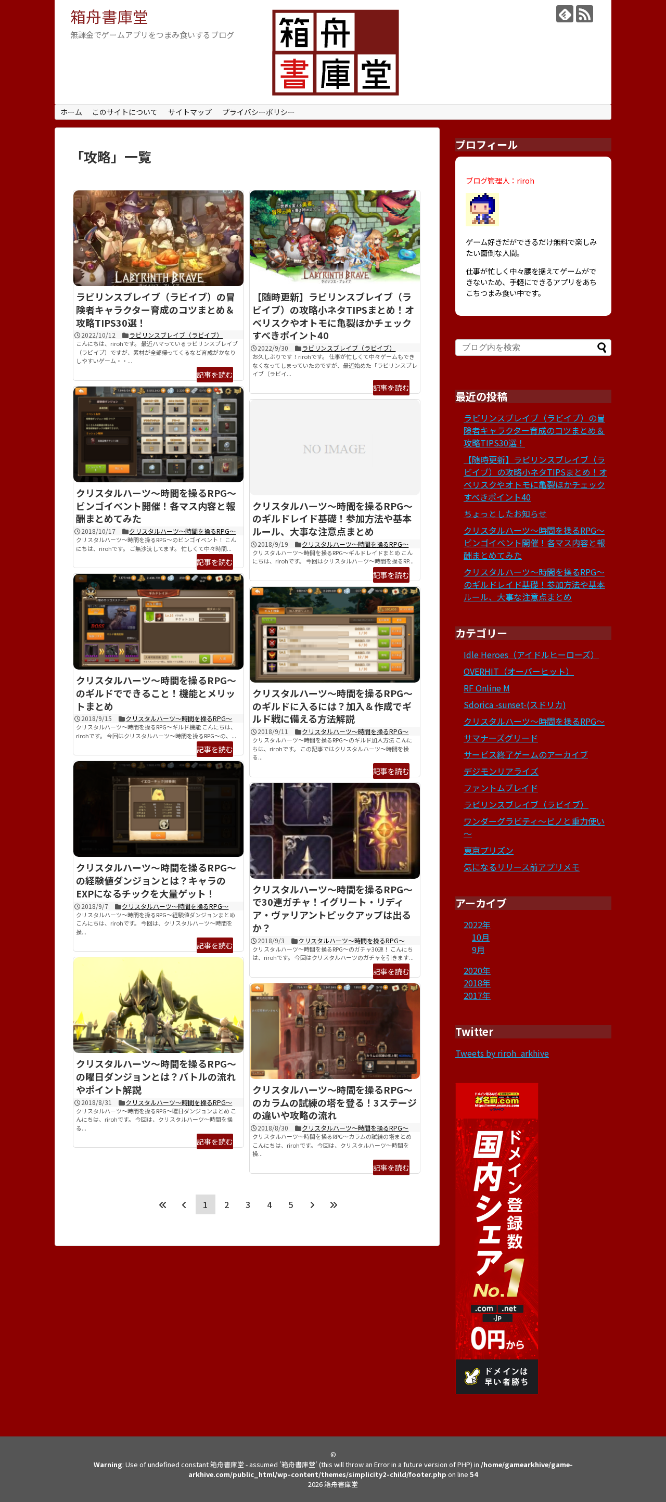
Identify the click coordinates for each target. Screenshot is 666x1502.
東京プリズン (489, 850)
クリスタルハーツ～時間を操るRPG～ (182, 531)
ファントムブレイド (501, 787)
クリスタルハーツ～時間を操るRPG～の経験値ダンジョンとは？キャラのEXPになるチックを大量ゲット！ (156, 880)
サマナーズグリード (501, 737)
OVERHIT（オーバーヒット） (519, 671)
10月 (481, 937)
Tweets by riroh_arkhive (502, 1053)
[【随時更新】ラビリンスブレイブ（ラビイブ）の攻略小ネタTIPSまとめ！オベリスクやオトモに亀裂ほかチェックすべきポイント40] (335, 238)
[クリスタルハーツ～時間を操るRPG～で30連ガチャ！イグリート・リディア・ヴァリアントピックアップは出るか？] (335, 831)
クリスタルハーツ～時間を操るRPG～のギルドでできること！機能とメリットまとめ (156, 693)
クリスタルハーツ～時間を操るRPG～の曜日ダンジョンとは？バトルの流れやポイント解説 (156, 1076)
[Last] (333, 1204)
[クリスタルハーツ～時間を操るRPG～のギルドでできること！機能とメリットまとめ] (158, 622)
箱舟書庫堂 (109, 16)
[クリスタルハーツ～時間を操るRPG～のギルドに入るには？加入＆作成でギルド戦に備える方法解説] (335, 635)
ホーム (71, 112)
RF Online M (487, 688)
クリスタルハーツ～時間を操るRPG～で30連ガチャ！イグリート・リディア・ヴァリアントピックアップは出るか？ (332, 908)
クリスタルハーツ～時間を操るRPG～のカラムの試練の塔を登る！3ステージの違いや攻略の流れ (334, 1102)
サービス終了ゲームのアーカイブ (526, 754)
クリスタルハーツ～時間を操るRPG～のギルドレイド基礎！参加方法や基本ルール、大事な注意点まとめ (332, 518)
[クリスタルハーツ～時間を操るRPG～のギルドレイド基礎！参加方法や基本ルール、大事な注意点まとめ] (335, 447)
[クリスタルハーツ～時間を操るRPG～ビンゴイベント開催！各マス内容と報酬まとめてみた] (158, 434)
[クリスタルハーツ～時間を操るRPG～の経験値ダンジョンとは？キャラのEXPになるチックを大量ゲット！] (158, 809)
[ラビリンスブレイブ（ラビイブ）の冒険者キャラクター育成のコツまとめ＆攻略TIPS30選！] (158, 238)
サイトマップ (190, 112)
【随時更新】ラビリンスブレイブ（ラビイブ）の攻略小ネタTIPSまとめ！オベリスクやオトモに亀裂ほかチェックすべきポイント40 (333, 316)
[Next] (312, 1204)
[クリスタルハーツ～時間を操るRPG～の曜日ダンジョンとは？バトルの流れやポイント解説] (158, 1005)
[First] (163, 1204)
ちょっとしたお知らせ (505, 513)
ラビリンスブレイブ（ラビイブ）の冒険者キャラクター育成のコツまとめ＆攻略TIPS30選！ (155, 309)
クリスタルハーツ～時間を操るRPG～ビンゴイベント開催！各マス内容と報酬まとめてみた (156, 505)
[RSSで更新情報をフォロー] (584, 13)
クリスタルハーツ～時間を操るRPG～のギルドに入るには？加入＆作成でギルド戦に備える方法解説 (332, 706)
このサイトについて (125, 112)
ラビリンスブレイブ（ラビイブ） (176, 334)
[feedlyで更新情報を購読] (564, 13)
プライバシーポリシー (258, 112)
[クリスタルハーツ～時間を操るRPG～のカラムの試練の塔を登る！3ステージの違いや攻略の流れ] (335, 1031)
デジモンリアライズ (501, 771)
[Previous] (184, 1204)
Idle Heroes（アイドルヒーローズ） (531, 654)
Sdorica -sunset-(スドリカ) (515, 704)
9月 (478, 949)
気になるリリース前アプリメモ (522, 867)
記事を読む (215, 374)
